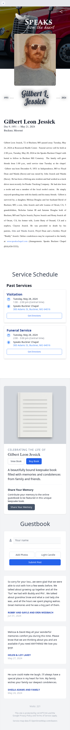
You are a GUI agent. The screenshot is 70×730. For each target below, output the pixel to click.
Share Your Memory (21, 507)
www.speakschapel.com (17, 241)
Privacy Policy (26, 715)
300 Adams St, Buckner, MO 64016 (31, 309)
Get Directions (34, 315)
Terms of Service (43, 715)
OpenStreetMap (38, 720)
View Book (16, 461)
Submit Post (35, 562)
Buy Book (34, 461)
